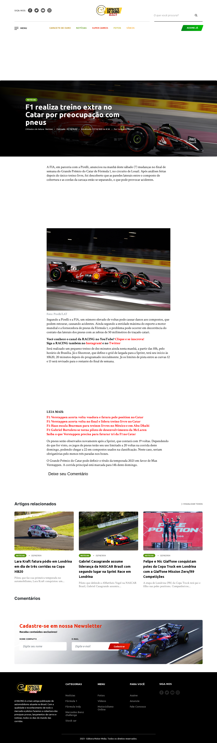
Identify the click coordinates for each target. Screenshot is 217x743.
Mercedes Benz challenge (74, 713)
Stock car (70, 720)
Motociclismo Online (106, 708)
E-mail (75, 639)
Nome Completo (28, 639)
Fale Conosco (138, 706)
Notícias (81, 28)
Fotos (117, 28)
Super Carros (100, 28)
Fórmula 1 (71, 701)
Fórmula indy (73, 706)
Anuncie (135, 701)
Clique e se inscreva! (129, 339)
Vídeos (130, 28)
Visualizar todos (193, 504)
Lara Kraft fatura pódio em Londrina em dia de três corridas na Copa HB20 (43, 566)
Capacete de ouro (60, 28)
